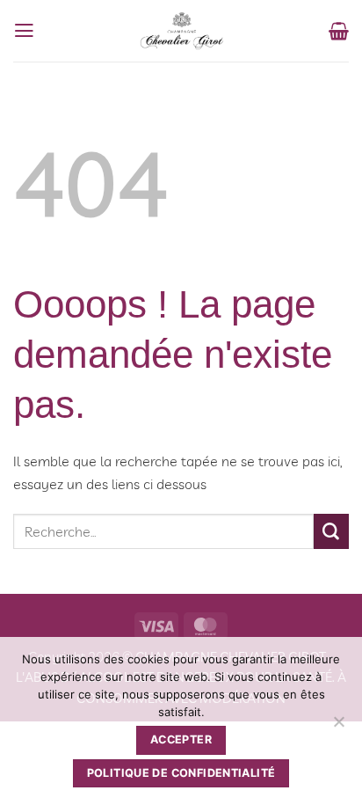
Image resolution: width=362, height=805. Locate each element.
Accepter (181, 739)
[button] (24, 31)
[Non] (338, 727)
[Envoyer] (331, 531)
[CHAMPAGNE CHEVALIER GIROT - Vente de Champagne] (181, 31)
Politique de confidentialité (181, 772)
